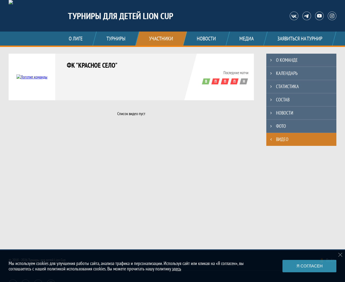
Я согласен (309, 266)
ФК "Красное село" (92, 65)
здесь (176, 269)
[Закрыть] (340, 254)
